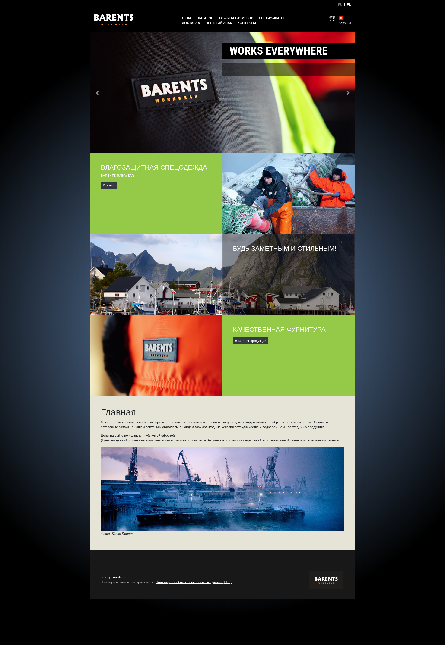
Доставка (191, 23)
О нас (187, 18)
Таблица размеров (236, 18)
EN (349, 4)
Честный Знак (219, 23)
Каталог (205, 18)
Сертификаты (271, 18)
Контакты (247, 23)
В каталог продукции (250, 341)
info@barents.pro (114, 577)
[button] (97, 93)
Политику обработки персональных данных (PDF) (194, 582)
